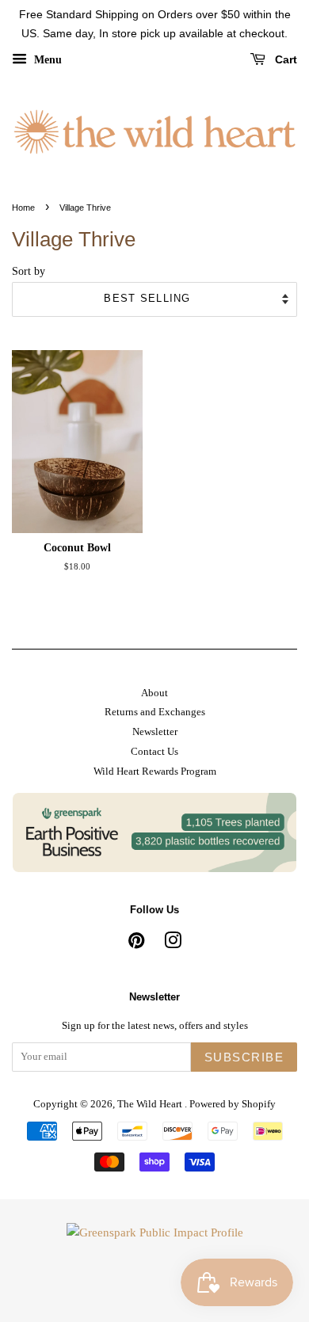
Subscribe (244, 1057)
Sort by (28, 271)
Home (23, 207)
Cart (284, 59)
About (154, 693)
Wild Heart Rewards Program (154, 771)
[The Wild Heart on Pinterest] (136, 944)
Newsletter (154, 731)
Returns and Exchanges (155, 712)
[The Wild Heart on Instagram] (172, 944)
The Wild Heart (151, 1104)
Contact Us (154, 751)
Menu (46, 59)
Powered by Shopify (232, 1104)
